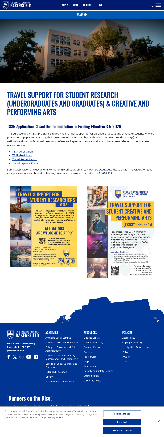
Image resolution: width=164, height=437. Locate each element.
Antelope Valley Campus (58, 337)
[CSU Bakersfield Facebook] (9, 357)
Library (49, 376)
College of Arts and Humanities (61, 342)
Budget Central (92, 337)
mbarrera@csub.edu (99, 169)
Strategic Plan (91, 375)
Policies (126, 352)
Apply (65, 5)
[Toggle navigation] (158, 5)
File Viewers (90, 356)
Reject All (122, 422)
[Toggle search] (151, 5)
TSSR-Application (22, 151)
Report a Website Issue (36, 406)
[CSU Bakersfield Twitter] (16, 357)
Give (100, 5)
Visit (75, 5)
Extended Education (56, 371)
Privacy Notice (55, 417)
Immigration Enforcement (136, 347)
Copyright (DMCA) (132, 342)
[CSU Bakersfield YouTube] (30, 357)
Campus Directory (93, 342)
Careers (88, 352)
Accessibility (128, 337)
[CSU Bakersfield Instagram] (23, 357)
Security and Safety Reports (98, 370)
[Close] (158, 421)
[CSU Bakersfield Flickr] (37, 357)
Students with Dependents (59, 381)
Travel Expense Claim (25, 163)
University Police (92, 380)
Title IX (126, 361)
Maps (87, 361)
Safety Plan (90, 366)
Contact (88, 5)
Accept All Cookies (122, 430)
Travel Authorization (24, 159)
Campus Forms (92, 347)
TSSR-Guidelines (22, 155)
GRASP (80, 14)
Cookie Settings (14, 406)
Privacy (126, 356)
